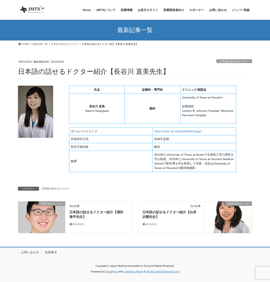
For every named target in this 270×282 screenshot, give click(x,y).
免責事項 (51, 252)
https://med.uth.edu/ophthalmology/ (177, 131)
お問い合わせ (30, 252)
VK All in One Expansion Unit (162, 271)
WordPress (111, 271)
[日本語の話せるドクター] (41, 217)
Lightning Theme (133, 271)
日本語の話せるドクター (234, 61)
